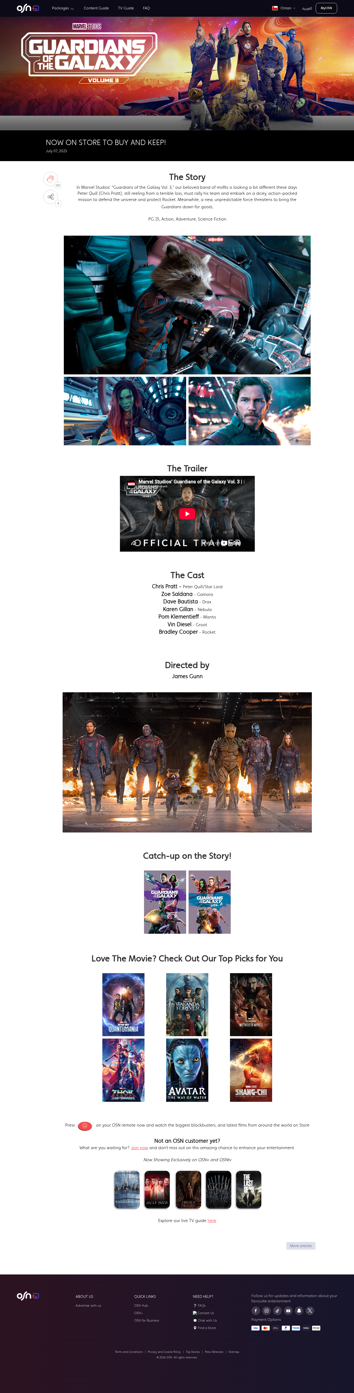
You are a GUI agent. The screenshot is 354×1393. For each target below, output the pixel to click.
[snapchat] (299, 1310)
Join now (139, 1147)
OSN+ (138, 1313)
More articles (301, 1245)
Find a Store (207, 1328)
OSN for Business (146, 1320)
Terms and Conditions (129, 1352)
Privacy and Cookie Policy (164, 1352)
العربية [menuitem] (307, 8)
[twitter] (310, 1310)
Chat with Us (207, 1320)
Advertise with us (88, 1306)
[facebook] (255, 1310)
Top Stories (193, 1352)
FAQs (201, 1306)
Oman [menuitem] (285, 8)
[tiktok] (277, 1310)
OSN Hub (141, 1306)
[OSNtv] (28, 1296)
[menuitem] (28, 8)
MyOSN (326, 8)
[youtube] (288, 1310)
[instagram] (266, 1310)
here (212, 1220)
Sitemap (234, 1352)
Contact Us (205, 1313)
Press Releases (214, 1352)
